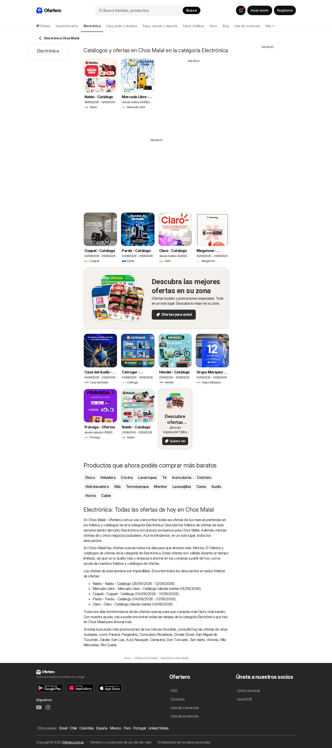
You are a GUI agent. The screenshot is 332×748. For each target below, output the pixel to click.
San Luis (117, 639)
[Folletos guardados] (240, 10)
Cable (106, 495)
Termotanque (137, 486)
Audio (216, 486)
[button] (49, 688)
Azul (129, 639)
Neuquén (141, 639)
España (102, 728)
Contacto (177, 699)
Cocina (127, 477)
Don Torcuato (177, 639)
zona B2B (244, 699)
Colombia (86, 728)
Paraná (114, 634)
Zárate (105, 639)
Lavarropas (147, 477)
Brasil (63, 728)
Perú (127, 728)
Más (268, 26)
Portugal (139, 728)
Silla (117, 486)
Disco (90, 477)
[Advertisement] (194, 97)
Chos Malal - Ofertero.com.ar (110, 520)
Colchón (204, 477)
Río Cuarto (109, 645)
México (115, 728)
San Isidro (197, 639)
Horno (90, 495)
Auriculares (181, 477)
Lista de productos (184, 716)
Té (164, 477)
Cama (201, 486)
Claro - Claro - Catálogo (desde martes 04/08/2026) (133, 604)
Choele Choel (184, 634)
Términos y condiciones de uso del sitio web (120, 742)
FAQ (173, 690)
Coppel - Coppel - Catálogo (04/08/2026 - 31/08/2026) (136, 593)
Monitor (160, 486)
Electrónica (154, 525)
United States (158, 728)
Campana (157, 639)
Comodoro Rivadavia (156, 634)
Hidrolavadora (97, 486)
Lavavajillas (182, 486)
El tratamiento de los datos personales (184, 742)
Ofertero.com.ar (72, 742)
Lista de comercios (247, 26)
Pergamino (129, 634)
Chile (73, 728)
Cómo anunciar (248, 690)
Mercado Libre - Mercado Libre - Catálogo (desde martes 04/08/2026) (147, 588)
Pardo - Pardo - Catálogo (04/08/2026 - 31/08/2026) (134, 599)
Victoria (212, 639)
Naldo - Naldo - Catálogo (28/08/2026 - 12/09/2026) (134, 583)
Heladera (107, 477)
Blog (225, 26)
